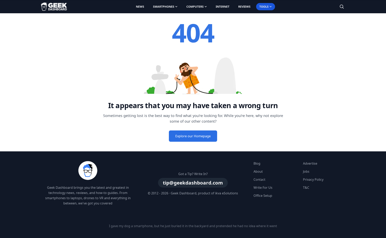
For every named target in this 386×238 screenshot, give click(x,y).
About (258, 171)
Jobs (306, 171)
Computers (195, 6)
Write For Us (263, 187)
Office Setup (263, 195)
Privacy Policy (313, 179)
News (140, 6)
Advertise (310, 163)
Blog (257, 163)
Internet (222, 6)
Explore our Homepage (193, 136)
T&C (306, 187)
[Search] (342, 7)
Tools (264, 6)
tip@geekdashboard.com (193, 182)
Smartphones (163, 6)
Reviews (244, 6)
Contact (259, 179)
